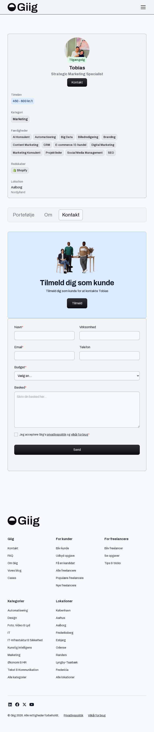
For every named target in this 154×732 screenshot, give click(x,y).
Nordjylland (18, 192)
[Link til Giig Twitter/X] (24, 704)
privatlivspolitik (56, 434)
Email (18, 347)
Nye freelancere (66, 585)
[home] (23, 7)
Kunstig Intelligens (20, 647)
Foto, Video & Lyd (19, 625)
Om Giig (13, 563)
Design (12, 618)
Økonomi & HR (17, 662)
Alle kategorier (17, 677)
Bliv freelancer (113, 548)
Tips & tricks (112, 563)
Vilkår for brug (97, 715)
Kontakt (77, 82)
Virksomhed (87, 327)
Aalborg (16, 187)
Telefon (84, 347)
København (63, 610)
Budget (20, 367)
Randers (61, 655)
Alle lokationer (65, 677)
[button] (142, 7)
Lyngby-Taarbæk (67, 662)
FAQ (10, 555)
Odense (61, 647)
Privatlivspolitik (73, 715)
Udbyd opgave (65, 555)
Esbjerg (61, 640)
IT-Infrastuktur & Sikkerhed (25, 640)
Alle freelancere (66, 570)
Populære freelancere (70, 578)
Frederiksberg (64, 632)
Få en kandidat (65, 563)
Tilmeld (77, 303)
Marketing (14, 655)
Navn (18, 327)
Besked (20, 387)
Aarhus (60, 618)
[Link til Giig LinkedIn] (10, 704)
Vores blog (14, 570)
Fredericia (62, 670)
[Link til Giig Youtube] (31, 704)
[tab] (23, 214)
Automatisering (18, 610)
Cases (12, 578)
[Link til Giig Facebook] (17, 704)
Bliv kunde (62, 548)
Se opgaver (111, 555)
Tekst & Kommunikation (23, 670)
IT (9, 632)
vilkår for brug (79, 434)
